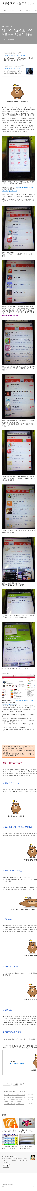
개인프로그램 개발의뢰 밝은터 (15, 55)
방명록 (20, 10)
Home (4, 10)
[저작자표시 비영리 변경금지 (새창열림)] (21, 1084)
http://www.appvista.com (17, 1063)
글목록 (12, 10)
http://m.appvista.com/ (9, 191)
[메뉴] (33, 3)
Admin (28, 10)
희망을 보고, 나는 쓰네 (14, 3)
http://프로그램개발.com (11, 53)
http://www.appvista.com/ (24, 187)
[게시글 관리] (9, 1084)
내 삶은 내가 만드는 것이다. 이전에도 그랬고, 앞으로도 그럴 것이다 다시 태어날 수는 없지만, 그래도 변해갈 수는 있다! (14, 1160)
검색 (29, 3)
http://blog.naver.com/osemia (12, 66)
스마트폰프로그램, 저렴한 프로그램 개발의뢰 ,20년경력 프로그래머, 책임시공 (18, 59)
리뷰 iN (6, 1091)
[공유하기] (7, 1084)
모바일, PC (11, 1091)
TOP (33, 1185)
